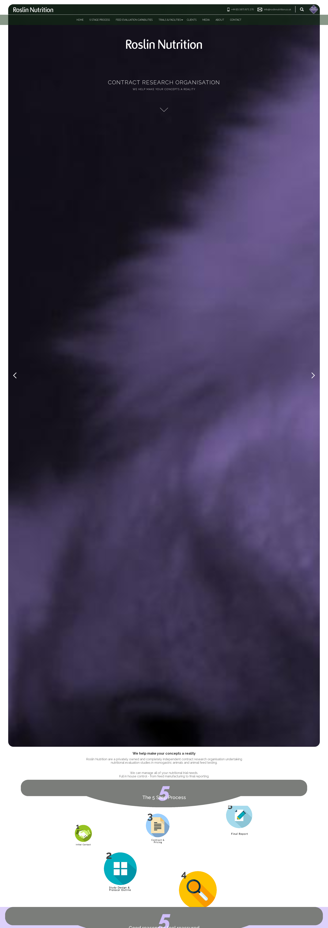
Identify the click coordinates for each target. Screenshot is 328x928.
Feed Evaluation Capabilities (134, 19)
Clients (191, 19)
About (220, 19)
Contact (235, 19)
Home (80, 19)
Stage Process (100, 19)
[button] (15, 375)
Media (206, 19)
